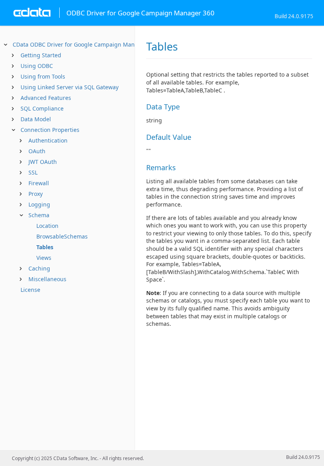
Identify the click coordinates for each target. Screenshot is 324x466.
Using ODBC (37, 66)
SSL (33, 172)
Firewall (38, 183)
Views (43, 257)
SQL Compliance (42, 108)
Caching (39, 268)
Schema (38, 215)
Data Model (36, 119)
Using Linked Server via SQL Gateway (70, 87)
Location (47, 225)
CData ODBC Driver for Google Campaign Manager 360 (85, 44)
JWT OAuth (42, 161)
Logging (39, 204)
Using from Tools (43, 76)
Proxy (35, 193)
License (30, 289)
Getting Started (41, 55)
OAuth (36, 151)
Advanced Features (46, 97)
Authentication (48, 140)
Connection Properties (50, 129)
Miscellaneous (47, 279)
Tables (44, 247)
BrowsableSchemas (62, 236)
